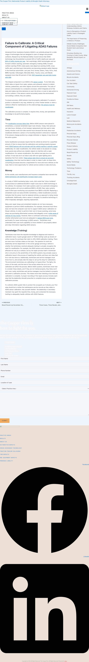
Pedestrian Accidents (74, 130)
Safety (69, 159)
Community (70, 86)
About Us (5, 17)
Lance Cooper (71, 115)
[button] (87, 9)
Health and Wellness (73, 108)
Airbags (69, 68)
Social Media (71, 165)
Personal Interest (72, 140)
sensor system (38, 82)
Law (68, 118)
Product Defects (72, 146)
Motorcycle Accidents (74, 124)
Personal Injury (71, 133)
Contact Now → (8, 23)
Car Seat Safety (72, 83)
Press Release (71, 143)
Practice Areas (8, 13)
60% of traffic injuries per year (15, 61)
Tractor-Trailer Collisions (10, 451)
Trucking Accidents (73, 177)
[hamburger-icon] (87, 12)
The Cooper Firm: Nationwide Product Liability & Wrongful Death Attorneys (24, 1)
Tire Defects (4, 454)
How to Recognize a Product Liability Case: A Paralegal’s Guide (76, 33)
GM (68, 102)
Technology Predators (74, 168)
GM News (70, 105)
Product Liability (72, 149)
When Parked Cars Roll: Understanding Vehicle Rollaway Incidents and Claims (77, 26)
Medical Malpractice (73, 121)
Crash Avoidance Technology (11, 448)
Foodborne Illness (72, 99)
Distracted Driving (73, 90)
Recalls (69, 155)
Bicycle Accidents (72, 77)
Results (5, 15)
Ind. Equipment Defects (8, 457)
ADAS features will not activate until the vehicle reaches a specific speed (33, 146)
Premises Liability (6, 460)
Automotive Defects (7, 444)
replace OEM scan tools (45, 218)
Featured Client (72, 96)
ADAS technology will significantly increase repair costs (23, 177)
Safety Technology (73, 162)
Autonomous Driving (73, 71)
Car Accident (71, 80)
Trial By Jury (71, 174)
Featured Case (71, 93)
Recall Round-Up (72, 152)
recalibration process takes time (18, 123)
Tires (68, 171)
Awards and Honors (73, 74)
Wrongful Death (72, 184)
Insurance (70, 112)
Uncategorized (72, 180)
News (68, 127)
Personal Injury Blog (73, 137)
